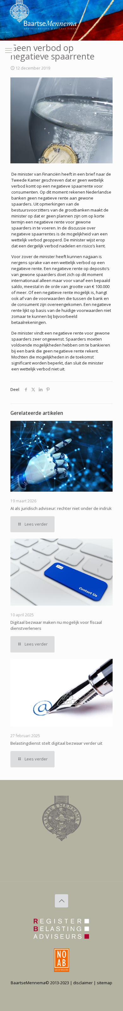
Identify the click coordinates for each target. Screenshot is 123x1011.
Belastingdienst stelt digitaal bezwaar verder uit (56, 743)
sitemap (104, 983)
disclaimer (83, 983)
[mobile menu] (8, 50)
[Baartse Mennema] (24, 42)
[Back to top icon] (61, 900)
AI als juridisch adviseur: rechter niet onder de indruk (61, 508)
